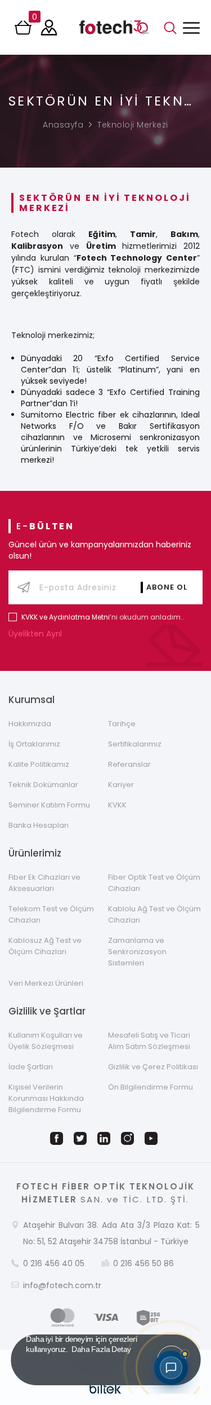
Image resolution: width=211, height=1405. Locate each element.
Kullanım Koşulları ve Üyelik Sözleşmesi (45, 1041)
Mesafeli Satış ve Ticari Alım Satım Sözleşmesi (149, 1041)
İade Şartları (30, 1066)
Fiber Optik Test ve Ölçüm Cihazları (154, 883)
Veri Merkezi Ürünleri (45, 983)
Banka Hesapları (38, 825)
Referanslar (129, 764)
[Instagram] (129, 1138)
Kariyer (121, 784)
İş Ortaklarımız (34, 744)
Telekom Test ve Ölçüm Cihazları (51, 914)
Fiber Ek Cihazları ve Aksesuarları (44, 883)
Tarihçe (122, 723)
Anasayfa (63, 124)
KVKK (117, 805)
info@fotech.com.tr (62, 1285)
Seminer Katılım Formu (49, 805)
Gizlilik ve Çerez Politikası (153, 1066)
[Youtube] (153, 1138)
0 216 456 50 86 (143, 1263)
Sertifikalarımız (134, 744)
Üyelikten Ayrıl (36, 633)
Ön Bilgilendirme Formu (150, 1087)
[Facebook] (58, 1138)
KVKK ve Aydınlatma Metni (65, 617)
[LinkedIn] (105, 1138)
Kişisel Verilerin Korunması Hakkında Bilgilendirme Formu (46, 1098)
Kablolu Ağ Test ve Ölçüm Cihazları (154, 914)
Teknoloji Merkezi (132, 124)
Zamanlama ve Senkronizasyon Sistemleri (137, 951)
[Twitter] (82, 1138)
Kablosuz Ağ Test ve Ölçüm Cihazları (45, 946)
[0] (24, 31)
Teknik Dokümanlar (43, 784)
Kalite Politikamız (38, 764)
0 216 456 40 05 (53, 1263)
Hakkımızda (29, 723)
